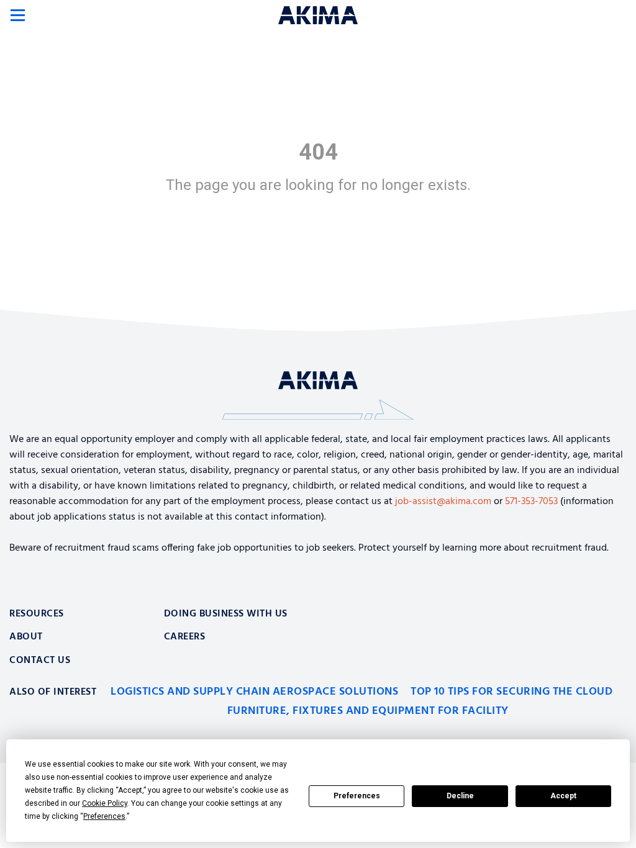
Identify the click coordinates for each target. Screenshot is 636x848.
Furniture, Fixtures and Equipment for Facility (368, 711)
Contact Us (39, 660)
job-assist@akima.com (443, 502)
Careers (185, 637)
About (26, 637)
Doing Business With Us (226, 614)
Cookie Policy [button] (104, 803)
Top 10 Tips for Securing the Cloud (511, 692)
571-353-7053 (531, 502)
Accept (563, 796)
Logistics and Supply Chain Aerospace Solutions (254, 692)
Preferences (357, 796)
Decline (460, 796)
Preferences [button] (104, 816)
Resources (36, 614)
